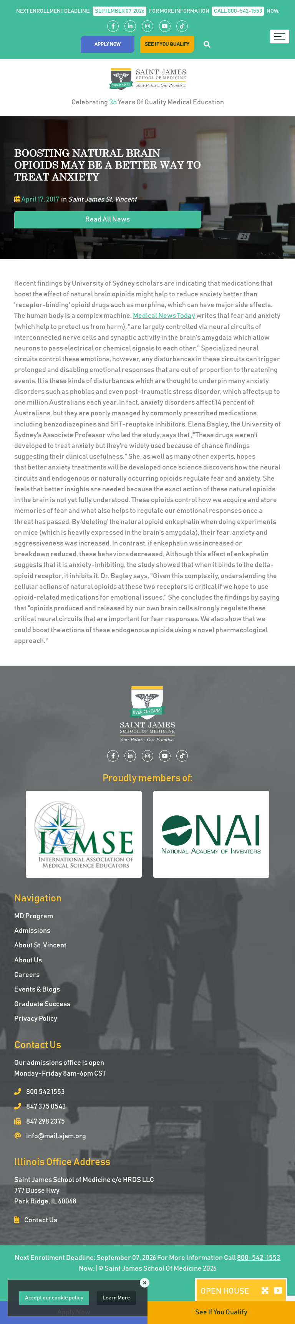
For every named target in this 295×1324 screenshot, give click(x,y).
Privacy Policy (35, 1018)
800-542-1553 (258, 1258)
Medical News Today (164, 315)
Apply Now (107, 44)
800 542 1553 (45, 1092)
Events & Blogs (37, 989)
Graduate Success (42, 1004)
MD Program (33, 916)
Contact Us (40, 1220)
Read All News (107, 219)
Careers (27, 975)
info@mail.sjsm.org (55, 1136)
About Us (28, 960)
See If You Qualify (167, 44)
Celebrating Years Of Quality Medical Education (147, 102)
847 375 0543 (45, 1106)
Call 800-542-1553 (238, 11)
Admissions (32, 930)
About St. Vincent (40, 945)
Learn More (116, 1298)
